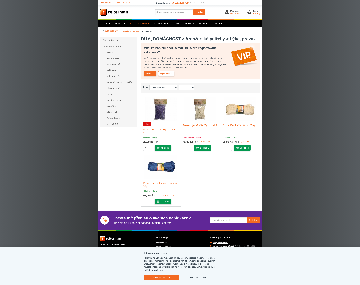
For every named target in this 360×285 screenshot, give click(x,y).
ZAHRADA (118, 23)
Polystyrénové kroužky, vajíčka (120, 82)
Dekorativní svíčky (114, 64)
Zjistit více (150, 73)
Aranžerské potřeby (131, 31)
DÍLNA (104, 23)
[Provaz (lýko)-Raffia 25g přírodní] (200, 109)
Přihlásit (253, 220)
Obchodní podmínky (163, 246)
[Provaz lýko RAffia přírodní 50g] (240, 109)
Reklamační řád (161, 242)
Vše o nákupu (105, 2)
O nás (117, 2)
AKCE (217, 23)
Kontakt (126, 2)
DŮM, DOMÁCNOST (138, 23)
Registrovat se (166, 73)
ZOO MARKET (159, 23)
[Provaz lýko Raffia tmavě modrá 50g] (160, 167)
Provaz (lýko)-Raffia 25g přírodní (200, 125)
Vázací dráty (112, 106)
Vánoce (110, 52)
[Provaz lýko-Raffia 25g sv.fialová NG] (160, 109)
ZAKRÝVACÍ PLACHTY (181, 23)
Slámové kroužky (114, 88)
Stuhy (109, 94)
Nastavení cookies (198, 277)
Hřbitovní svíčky (114, 76)
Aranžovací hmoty (114, 100)
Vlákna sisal (112, 112)
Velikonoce (111, 70)
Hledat (199, 12)
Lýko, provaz (113, 58)
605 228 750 (182, 2)
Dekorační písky (113, 124)
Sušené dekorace (114, 118)
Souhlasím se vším (161, 277)
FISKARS (201, 23)
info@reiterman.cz (220, 242)
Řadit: (145, 87)
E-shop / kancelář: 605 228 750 (225, 246)
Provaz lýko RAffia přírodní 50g (239, 125)
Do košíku (164, 147)
